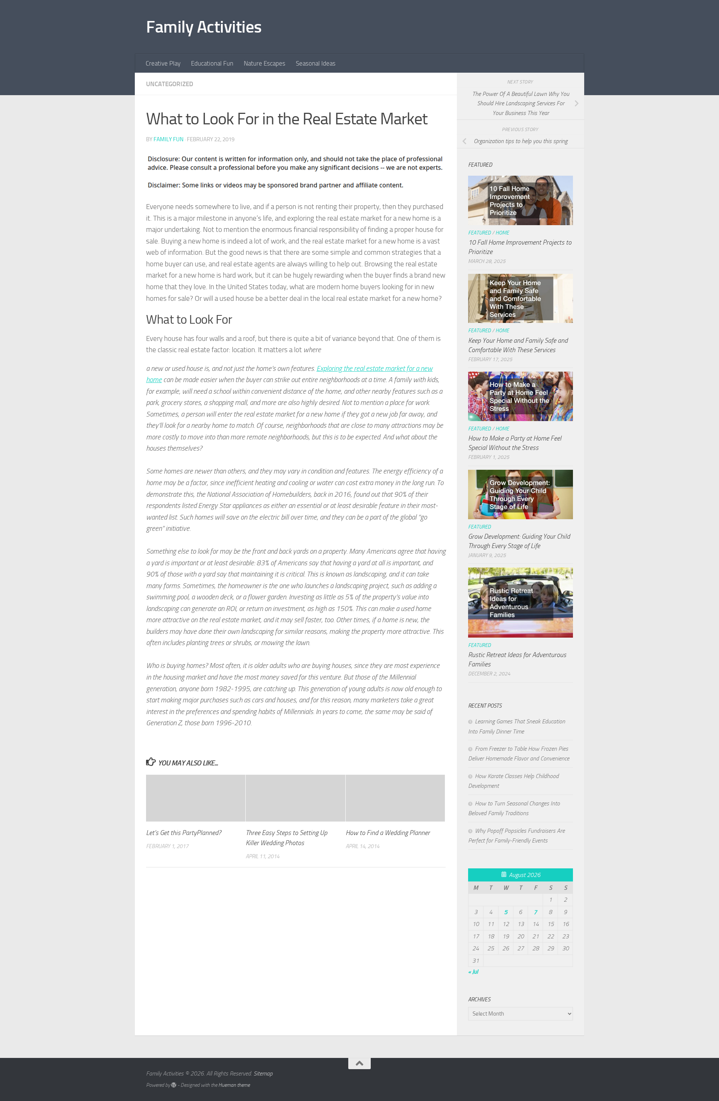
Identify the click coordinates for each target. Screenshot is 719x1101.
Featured (479, 233)
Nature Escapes (264, 63)
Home (502, 233)
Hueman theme (234, 1085)
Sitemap (263, 1073)
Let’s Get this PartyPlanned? (183, 833)
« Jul (473, 971)
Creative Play (163, 63)
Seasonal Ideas (316, 63)
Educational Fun (212, 63)
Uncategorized (169, 84)
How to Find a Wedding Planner (388, 833)
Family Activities (204, 27)
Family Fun (168, 139)
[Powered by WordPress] (173, 1085)
